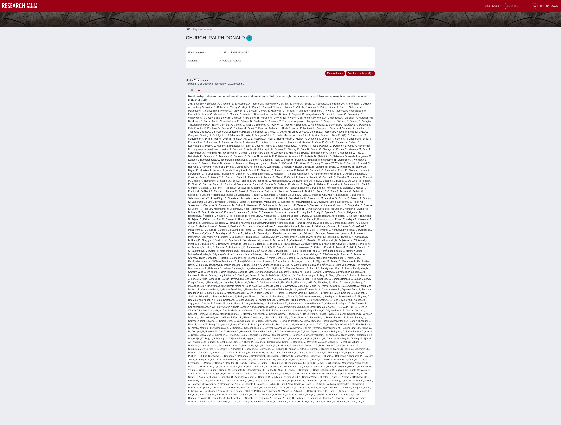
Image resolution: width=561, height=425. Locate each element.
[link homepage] (21, 6)
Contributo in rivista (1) (360, 73)
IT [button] (541, 6)
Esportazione (334, 73)
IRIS (188, 29)
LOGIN (554, 6)
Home (487, 6)
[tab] (191, 90)
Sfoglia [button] (495, 6)
